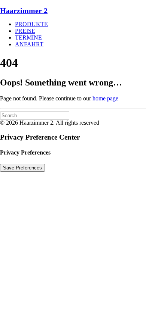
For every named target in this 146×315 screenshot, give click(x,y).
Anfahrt (29, 44)
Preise (25, 31)
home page (105, 98)
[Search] (34, 115)
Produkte (31, 24)
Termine (28, 37)
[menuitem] (80, 24)
